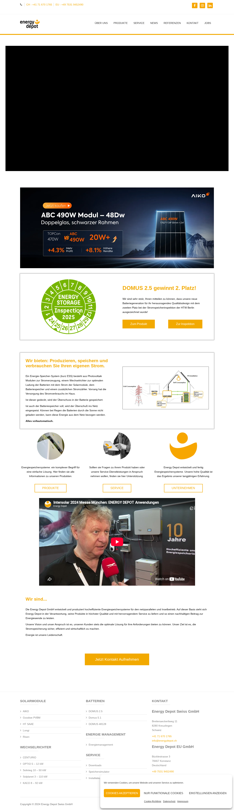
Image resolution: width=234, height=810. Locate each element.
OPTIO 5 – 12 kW (33, 763)
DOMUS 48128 (97, 724)
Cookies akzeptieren (122, 793)
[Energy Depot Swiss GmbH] (41, 24)
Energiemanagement (101, 744)
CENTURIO (29, 757)
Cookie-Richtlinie (152, 801)
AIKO (26, 711)
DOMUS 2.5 (96, 711)
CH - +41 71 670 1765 (39, 4)
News (154, 23)
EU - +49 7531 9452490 (69, 4)
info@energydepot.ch (164, 740)
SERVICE (138, 23)
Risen (26, 736)
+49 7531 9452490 (163, 771)
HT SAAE (28, 724)
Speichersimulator (99, 771)
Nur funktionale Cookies (163, 793)
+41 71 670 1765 (162, 736)
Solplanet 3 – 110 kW (35, 776)
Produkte (121, 23)
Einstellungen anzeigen (208, 793)
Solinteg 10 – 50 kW (34, 770)
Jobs (207, 23)
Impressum (182, 801)
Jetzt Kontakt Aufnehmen (117, 659)
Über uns (101, 23)
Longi (26, 730)
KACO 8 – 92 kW (32, 783)
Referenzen (172, 23)
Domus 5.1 (95, 717)
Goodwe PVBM (31, 717)
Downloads (95, 765)
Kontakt (193, 23)
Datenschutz (169, 801)
